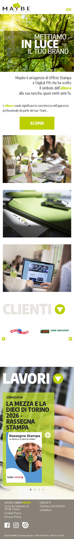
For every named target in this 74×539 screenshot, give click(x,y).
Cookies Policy (13, 513)
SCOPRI (37, 123)
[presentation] (3, 339)
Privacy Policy (12, 516)
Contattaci (46, 510)
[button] (30, 489)
